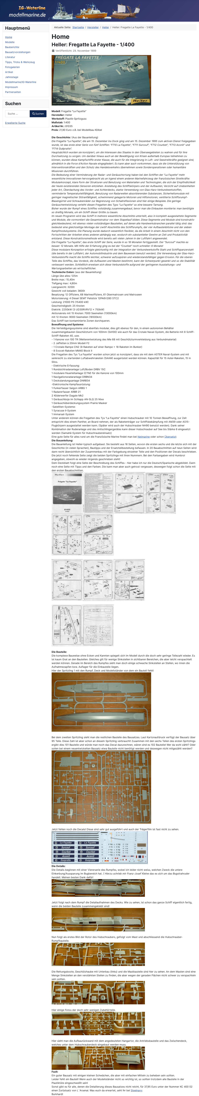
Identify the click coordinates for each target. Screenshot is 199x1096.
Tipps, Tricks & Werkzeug (20, 62)
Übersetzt (170, 436)
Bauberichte (12, 47)
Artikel (9, 72)
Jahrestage (11, 77)
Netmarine (144, 436)
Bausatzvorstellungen (17, 52)
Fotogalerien (12, 67)
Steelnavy (136, 1090)
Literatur (10, 57)
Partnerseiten (13, 92)
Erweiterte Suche (15, 122)
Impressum (11, 87)
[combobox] (17, 113)
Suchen (39, 113)
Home (8, 37)
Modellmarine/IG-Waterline (20, 82)
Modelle (9, 42)
